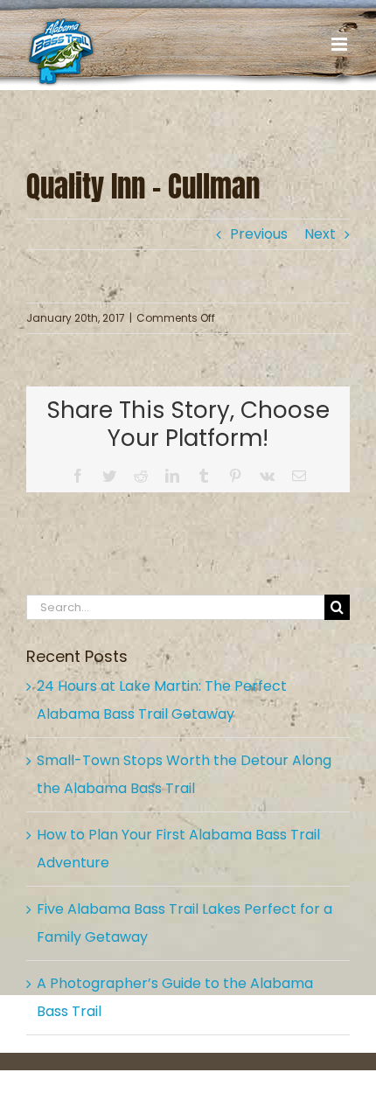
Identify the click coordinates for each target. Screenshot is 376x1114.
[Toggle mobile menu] (340, 44)
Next (320, 234)
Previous (259, 234)
